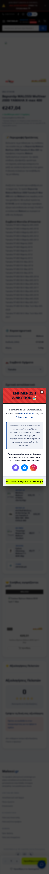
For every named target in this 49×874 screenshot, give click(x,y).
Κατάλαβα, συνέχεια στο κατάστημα (24, 481)
